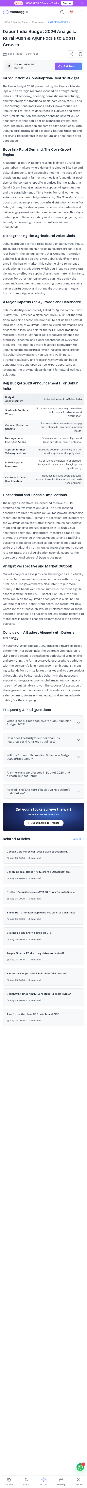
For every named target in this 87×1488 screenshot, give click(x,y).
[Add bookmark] (80, 54)
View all (77, 839)
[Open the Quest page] (71, 12)
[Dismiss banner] (82, 3)
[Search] (62, 12)
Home (6, 22)
